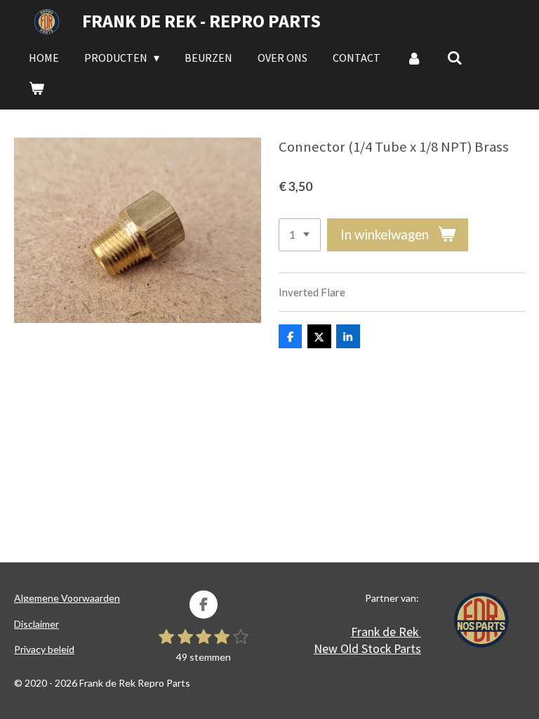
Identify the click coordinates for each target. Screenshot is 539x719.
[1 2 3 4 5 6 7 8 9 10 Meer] (300, 234)
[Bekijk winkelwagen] (36, 88)
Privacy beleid (44, 649)
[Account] (413, 57)
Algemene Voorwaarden (67, 598)
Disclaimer (36, 624)
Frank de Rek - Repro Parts (201, 20)
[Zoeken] (455, 57)
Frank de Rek (386, 632)
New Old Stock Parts (367, 648)
